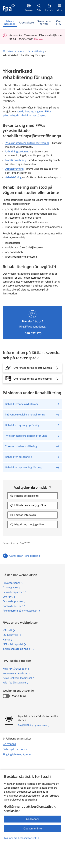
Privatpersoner (15, 51)
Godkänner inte (33, 828)
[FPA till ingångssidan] (9, 8)
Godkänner (32, 819)
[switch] (6, 696)
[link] (10, 22)
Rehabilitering (36, 51)
